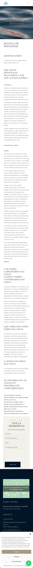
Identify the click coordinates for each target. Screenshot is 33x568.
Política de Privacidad (18, 565)
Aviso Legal (26, 565)
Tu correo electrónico (11, 438)
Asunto (7, 443)
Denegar (16, 556)
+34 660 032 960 (7, 519)
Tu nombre (8, 433)
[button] (30, 534)
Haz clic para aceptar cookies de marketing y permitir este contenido (16, 488)
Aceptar (16, 552)
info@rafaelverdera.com (14, 530)
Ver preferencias (16, 561)
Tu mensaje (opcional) (11, 447)
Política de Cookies (8, 565)
